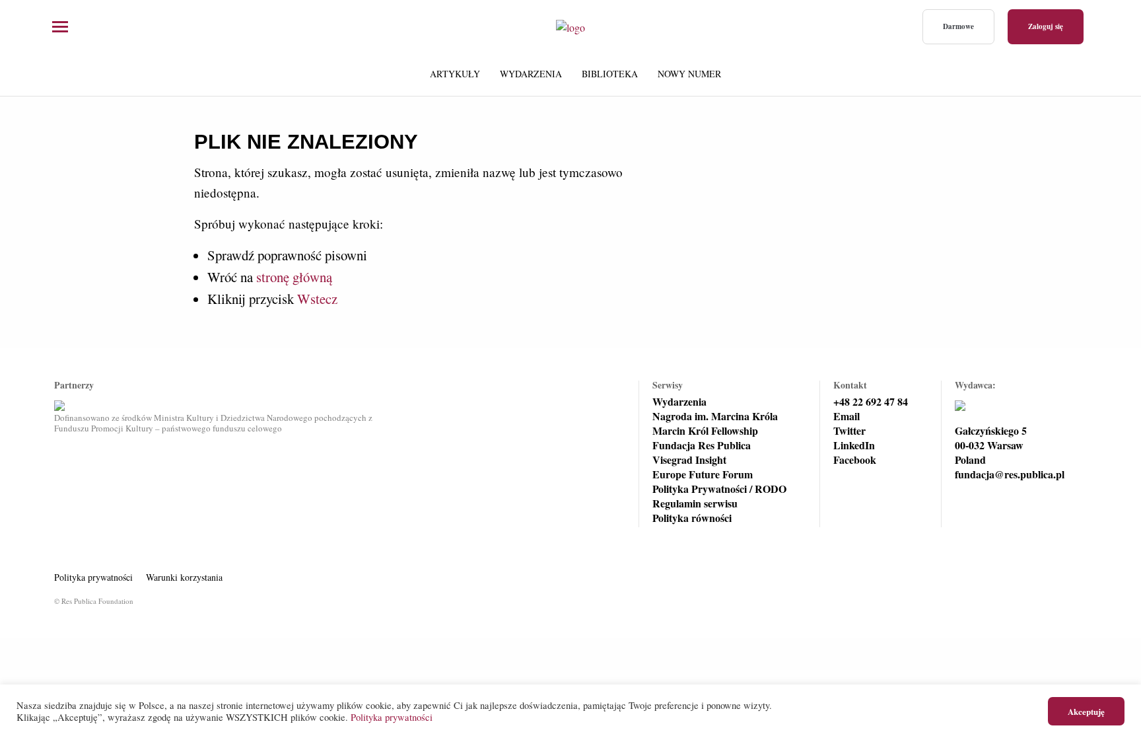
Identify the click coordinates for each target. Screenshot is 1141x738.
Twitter (849, 430)
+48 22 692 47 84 (870, 401)
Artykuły (455, 73)
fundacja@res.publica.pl (1009, 474)
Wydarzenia (531, 73)
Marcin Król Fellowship (705, 430)
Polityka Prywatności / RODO (719, 489)
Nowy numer (689, 73)
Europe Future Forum (702, 474)
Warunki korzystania (184, 577)
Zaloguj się (1045, 26)
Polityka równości (692, 518)
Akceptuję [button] (1086, 711)
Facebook (854, 460)
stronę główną (294, 277)
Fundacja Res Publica (701, 445)
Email (846, 416)
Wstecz (317, 298)
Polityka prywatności (93, 577)
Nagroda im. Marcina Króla (715, 416)
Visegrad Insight (689, 460)
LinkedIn (854, 445)
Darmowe (958, 26)
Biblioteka (610, 73)
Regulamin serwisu (695, 503)
